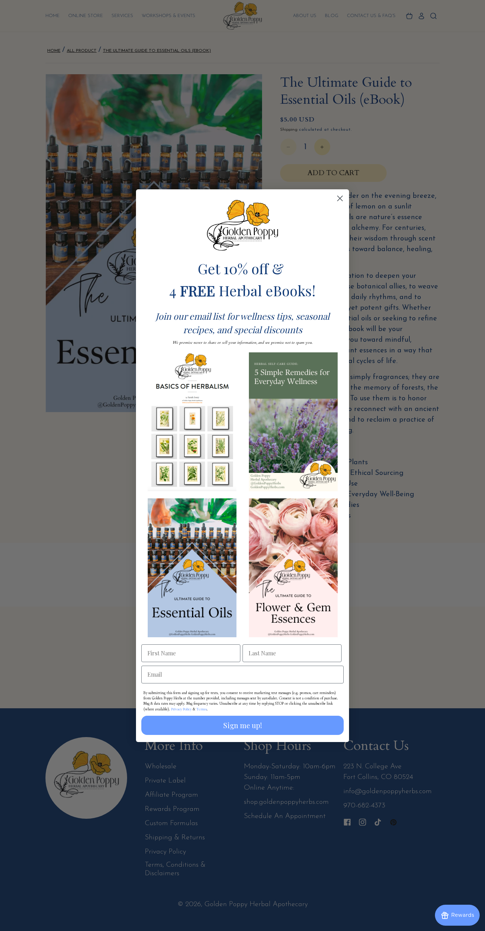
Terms (201, 709)
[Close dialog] (340, 198)
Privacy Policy (181, 709)
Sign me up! (242, 725)
